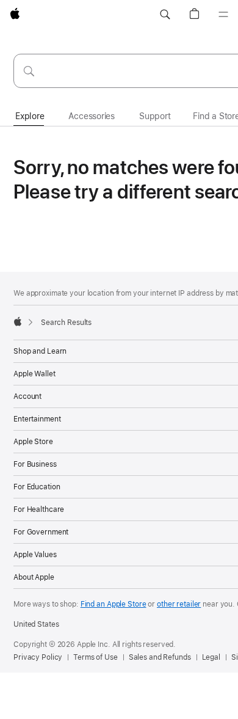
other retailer (179, 604)
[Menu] (223, 14)
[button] (164, 14)
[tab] (29, 116)
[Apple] (17, 321)
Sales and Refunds (160, 657)
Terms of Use (95, 657)
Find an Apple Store (113, 604)
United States (36, 624)
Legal (211, 657)
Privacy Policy (37, 657)
